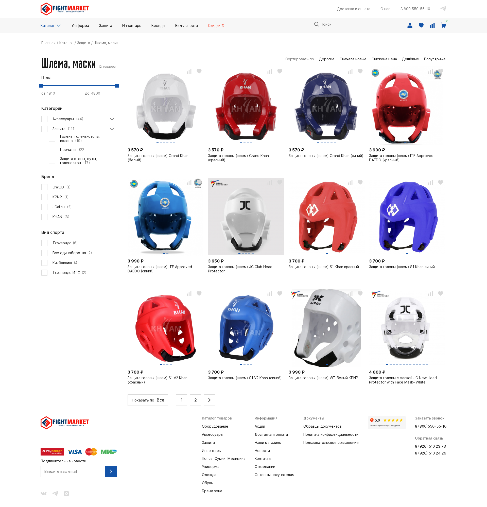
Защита (83, 43)
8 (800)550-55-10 (430, 426)
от (43, 93)
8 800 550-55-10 (415, 9)
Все (160, 400)
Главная (48, 43)
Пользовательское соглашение (331, 443)
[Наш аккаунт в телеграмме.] (443, 9)
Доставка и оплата (353, 9)
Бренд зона (212, 491)
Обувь (207, 483)
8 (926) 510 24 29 (430, 453)
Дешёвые (410, 59)
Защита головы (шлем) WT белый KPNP (323, 378)
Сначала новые (353, 59)
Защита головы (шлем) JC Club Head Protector (240, 269)
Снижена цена (384, 59)
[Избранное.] (421, 25)
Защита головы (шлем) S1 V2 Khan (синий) (245, 378)
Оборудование (215, 426)
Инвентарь (211, 451)
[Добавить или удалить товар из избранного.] (199, 71)
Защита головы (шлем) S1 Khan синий (402, 267)
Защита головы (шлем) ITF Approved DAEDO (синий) (160, 269)
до (88, 93)
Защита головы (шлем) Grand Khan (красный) (238, 158)
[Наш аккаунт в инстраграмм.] (66, 494)
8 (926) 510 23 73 (430, 446)
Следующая (209, 400)
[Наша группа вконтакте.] (44, 494)
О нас (385, 9)
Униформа (210, 467)
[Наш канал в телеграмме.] (55, 494)
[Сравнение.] (432, 25)
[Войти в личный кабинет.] (410, 25)
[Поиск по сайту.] (316, 24)
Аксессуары (212, 434)
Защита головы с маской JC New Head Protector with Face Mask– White (403, 380)
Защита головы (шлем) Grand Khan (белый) (158, 158)
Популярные (435, 59)
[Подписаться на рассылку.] (111, 471)
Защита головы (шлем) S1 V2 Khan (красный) (157, 380)
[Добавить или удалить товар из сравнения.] (189, 71)
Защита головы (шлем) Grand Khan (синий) (326, 156)
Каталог (48, 26)
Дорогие (327, 59)
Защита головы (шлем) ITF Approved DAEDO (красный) (401, 158)
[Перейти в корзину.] (443, 25)
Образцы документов (322, 426)
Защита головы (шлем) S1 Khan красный (324, 267)
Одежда (209, 475)
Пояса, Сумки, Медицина (224, 459)
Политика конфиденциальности (330, 434)
